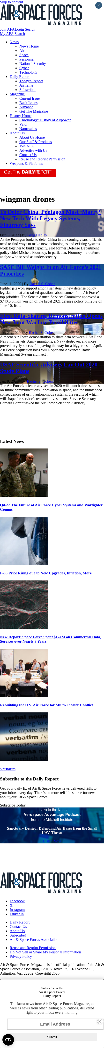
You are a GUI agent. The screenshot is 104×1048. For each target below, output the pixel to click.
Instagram (17, 910)
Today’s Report (31, 81)
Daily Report (20, 77)
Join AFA (7, 29)
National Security (32, 64)
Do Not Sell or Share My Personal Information (45, 952)
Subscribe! (27, 90)
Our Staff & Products (35, 142)
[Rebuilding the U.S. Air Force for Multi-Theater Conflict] (24, 696)
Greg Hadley (37, 235)
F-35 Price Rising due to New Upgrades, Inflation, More (46, 573)
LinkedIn (17, 914)
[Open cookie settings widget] (8, 1040)
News (14, 42)
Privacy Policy (21, 956)
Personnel (26, 59)
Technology (28, 72)
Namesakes (28, 129)
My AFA (7, 34)
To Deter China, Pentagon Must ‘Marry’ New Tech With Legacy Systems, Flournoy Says (50, 218)
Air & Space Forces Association (34, 940)
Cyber (24, 68)
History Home (20, 116)
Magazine (17, 94)
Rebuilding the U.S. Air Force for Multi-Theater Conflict (46, 705)
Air (21, 50)
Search (30, 29)
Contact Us (28, 155)
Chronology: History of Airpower (45, 120)
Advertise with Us (33, 150)
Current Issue (29, 98)
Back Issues (28, 103)
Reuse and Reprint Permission (42, 159)
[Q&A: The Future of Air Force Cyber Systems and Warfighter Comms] (24, 495)
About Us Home (32, 137)
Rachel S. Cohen (42, 284)
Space (24, 55)
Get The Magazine (33, 111)
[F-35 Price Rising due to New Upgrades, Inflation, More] (24, 564)
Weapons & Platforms (26, 163)
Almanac (26, 107)
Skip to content (11, 2)
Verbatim (7, 769)
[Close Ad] (99, 1021)
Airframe (26, 85)
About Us (17, 133)
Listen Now (52, 841)
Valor (23, 124)
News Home (29, 46)
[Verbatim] (24, 759)
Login (19, 29)
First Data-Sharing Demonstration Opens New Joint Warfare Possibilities (51, 319)
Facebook (17, 901)
